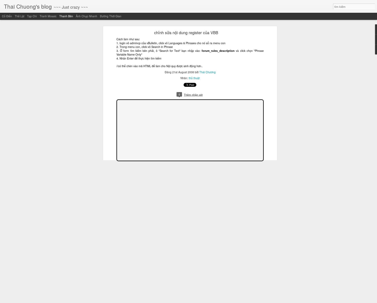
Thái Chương (207, 72)
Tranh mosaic (48, 16)
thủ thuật (194, 78)
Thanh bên (66, 16)
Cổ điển (7, 16)
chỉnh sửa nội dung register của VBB (186, 32)
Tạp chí (32, 16)
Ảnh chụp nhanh (86, 16)
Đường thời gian (110, 16)
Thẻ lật (19, 16)
